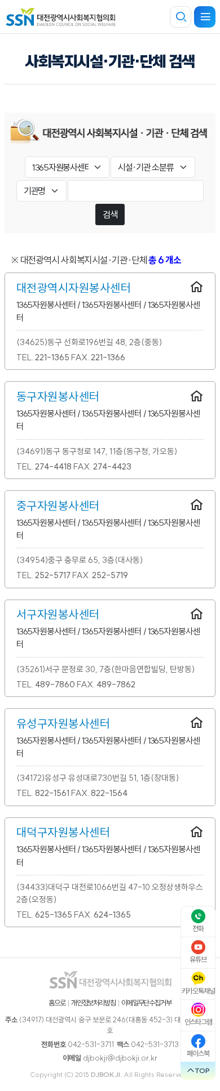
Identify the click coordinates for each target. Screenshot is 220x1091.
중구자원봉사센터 (58, 505)
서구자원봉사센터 (58, 614)
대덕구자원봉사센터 (63, 832)
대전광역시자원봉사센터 (73, 287)
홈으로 (57, 1002)
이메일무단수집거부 (146, 1002)
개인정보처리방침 (93, 1002)
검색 (110, 214)
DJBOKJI (105, 1074)
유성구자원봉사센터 (63, 723)
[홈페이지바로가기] (197, 288)
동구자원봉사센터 (58, 396)
